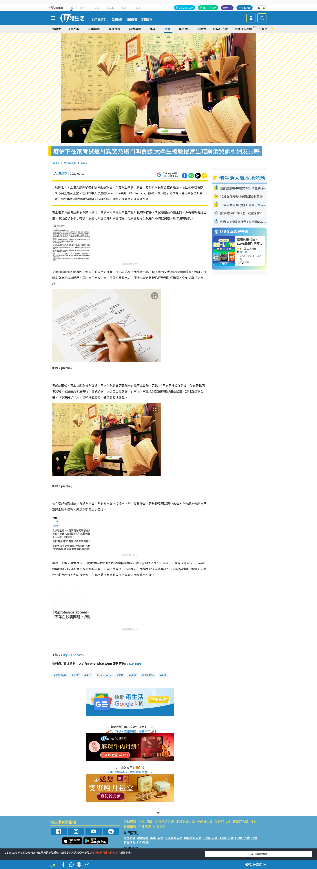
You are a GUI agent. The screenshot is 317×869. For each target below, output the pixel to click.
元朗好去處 (205, 821)
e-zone (137, 8)
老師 (164, 675)
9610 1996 (134, 663)
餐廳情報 (130, 826)
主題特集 (264, 29)
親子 (88, 675)
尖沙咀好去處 (164, 821)
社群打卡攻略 (209, 7)
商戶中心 (227, 7)
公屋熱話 (117, 19)
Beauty (110, 8)
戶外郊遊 (144, 826)
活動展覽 (130, 821)
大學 (76, 675)
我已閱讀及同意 (258, 854)
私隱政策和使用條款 (103, 852)
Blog (123, 8)
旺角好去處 (240, 821)
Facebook (104, 675)
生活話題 (70, 163)
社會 (253, 821)
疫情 (133, 675)
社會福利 (159, 826)
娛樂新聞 (131, 19)
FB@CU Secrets (72, 654)
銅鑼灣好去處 (185, 821)
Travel (83, 8)
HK (71, 8)
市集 (141, 821)
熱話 (84, 163)
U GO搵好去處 (186, 7)
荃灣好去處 (222, 821)
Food (96, 8)
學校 (121, 675)
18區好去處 (220, 29)
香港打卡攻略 (243, 29)
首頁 (56, 163)
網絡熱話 (148, 675)
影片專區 (185, 29)
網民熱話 (60, 675)
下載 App (246, 7)
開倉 (150, 821)
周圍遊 (201, 29)
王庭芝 (62, 173)
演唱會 (56, 29)
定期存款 (146, 19)
